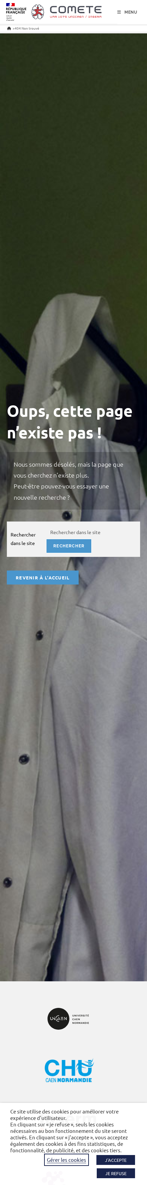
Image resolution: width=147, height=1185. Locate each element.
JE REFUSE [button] (115, 1173)
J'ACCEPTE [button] (115, 1160)
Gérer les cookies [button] (66, 1159)
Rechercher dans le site (23, 538)
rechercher (68, 546)
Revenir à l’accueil (43, 577)
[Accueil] (9, 28)
